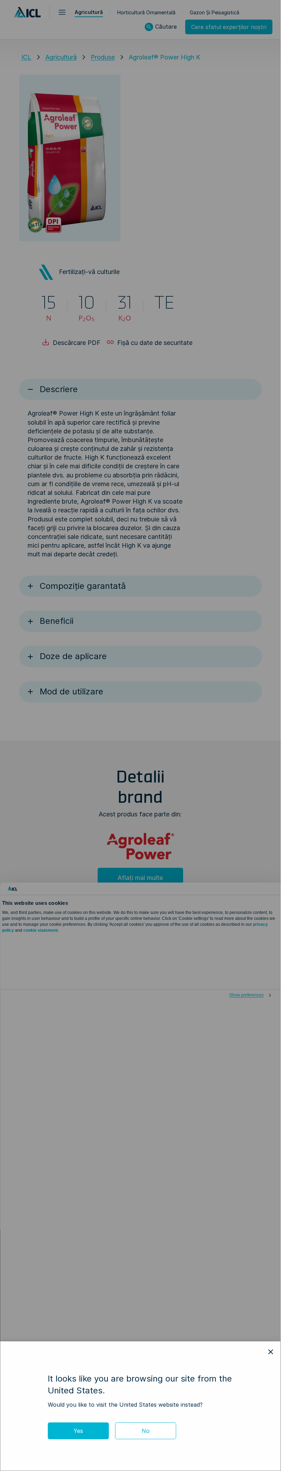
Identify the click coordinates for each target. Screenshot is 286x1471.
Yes (78, 1430)
